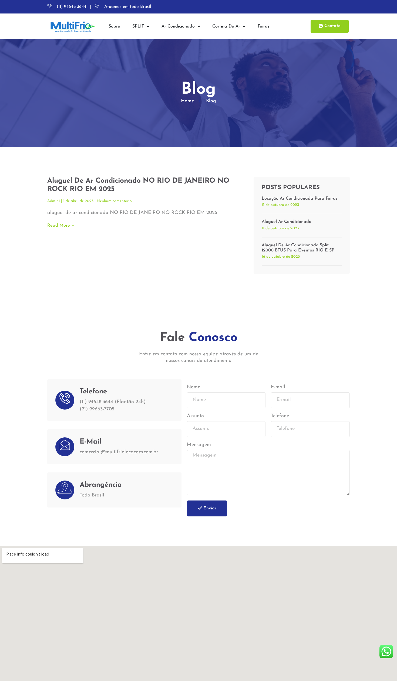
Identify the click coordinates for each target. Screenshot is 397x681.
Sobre (114, 26)
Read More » (60, 225)
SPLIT (138, 26)
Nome (193, 387)
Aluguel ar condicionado (286, 222)
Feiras (264, 26)
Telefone (280, 416)
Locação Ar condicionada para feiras (300, 198)
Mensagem (199, 444)
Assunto (195, 416)
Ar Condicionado (178, 26)
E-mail (278, 387)
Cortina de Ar (226, 26)
